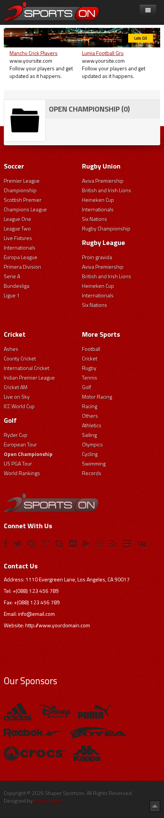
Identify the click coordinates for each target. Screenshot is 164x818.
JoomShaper (48, 801)
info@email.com (36, 614)
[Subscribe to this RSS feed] (154, 95)
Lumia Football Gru (103, 53)
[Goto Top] (155, 806)
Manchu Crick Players (34, 53)
